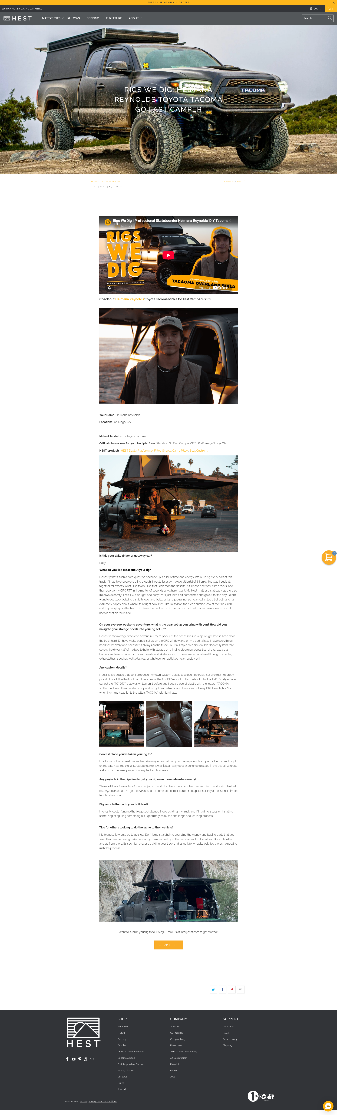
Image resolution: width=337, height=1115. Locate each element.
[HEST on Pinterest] (79, 1059)
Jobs (172, 1076)
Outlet (121, 1083)
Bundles (122, 1045)
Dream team (176, 1045)
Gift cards (122, 1076)
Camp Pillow (180, 450)
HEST (77, 1101)
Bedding (93, 18)
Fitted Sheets (162, 450)
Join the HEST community (183, 1051)
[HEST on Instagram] (85, 1059)
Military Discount (126, 1070)
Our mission (176, 1033)
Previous (228, 181)
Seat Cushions (199, 450)
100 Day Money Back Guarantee (22, 9)
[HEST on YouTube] (73, 1059)
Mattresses (51, 18)
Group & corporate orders (131, 1051)
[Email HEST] (92, 1059)
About (134, 18)
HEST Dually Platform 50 (137, 450)
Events (173, 1070)
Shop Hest (169, 944)
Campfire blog (177, 1039)
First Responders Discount (131, 1064)
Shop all (122, 1089)
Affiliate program (178, 1058)
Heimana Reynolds (129, 299)
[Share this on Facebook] (222, 990)
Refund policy (230, 1039)
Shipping (227, 1045)
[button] (328, 1106)
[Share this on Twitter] (213, 990)
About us (175, 1026)
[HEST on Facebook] (67, 1059)
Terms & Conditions (106, 1101)
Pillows (73, 18)
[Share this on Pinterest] (232, 990)
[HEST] (18, 18)
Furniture (114, 18)
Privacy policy (87, 1101)
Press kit (174, 1064)
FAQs (226, 1033)
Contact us (228, 1026)
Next (240, 181)
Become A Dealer (127, 1058)
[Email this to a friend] (241, 990)
